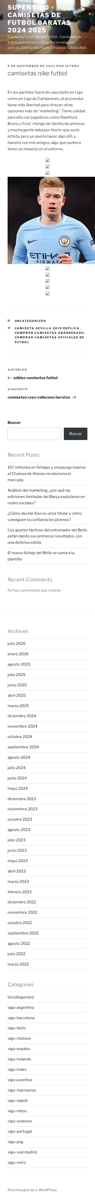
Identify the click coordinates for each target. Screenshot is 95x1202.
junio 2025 (17, 685)
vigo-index (17, 1069)
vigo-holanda (19, 1059)
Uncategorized (30, 321)
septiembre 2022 (23, 933)
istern (72, 66)
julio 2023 (17, 840)
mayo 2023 (18, 861)
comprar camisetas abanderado (49, 333)
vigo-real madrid (22, 1152)
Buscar (14, 422)
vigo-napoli (18, 1100)
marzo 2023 (18, 881)
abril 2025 (17, 695)
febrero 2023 (20, 892)
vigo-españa (19, 1048)
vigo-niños (17, 1111)
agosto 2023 (19, 829)
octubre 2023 (20, 819)
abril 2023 (17, 871)
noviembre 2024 (22, 726)
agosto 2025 (19, 664)
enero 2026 (18, 654)
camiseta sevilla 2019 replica (47, 328)
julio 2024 (17, 768)
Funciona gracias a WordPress (32, 1190)
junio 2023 (17, 850)
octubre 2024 (20, 736)
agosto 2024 (19, 757)
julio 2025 (17, 674)
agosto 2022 (19, 943)
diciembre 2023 (22, 799)
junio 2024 (17, 778)
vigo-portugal (20, 1131)
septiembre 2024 (23, 747)
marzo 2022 (18, 964)
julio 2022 (16, 954)
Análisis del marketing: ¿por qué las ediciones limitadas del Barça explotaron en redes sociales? (46, 496)
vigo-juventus (20, 1080)
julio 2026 (17, 643)
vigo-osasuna (20, 1121)
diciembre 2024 (22, 716)
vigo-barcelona (21, 1018)
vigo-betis (17, 1028)
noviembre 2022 (22, 912)
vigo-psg (15, 1142)
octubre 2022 (20, 923)
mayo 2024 (18, 788)
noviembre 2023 (22, 809)
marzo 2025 (18, 706)
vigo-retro (17, 1162)
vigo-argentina (21, 1007)
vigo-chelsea (19, 1038)
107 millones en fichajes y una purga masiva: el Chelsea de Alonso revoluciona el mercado (47, 473)
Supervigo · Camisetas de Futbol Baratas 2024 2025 (39, 19)
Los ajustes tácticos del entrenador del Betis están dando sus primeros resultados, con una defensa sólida (47, 536)
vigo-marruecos (22, 1090)
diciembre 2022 (22, 902)
